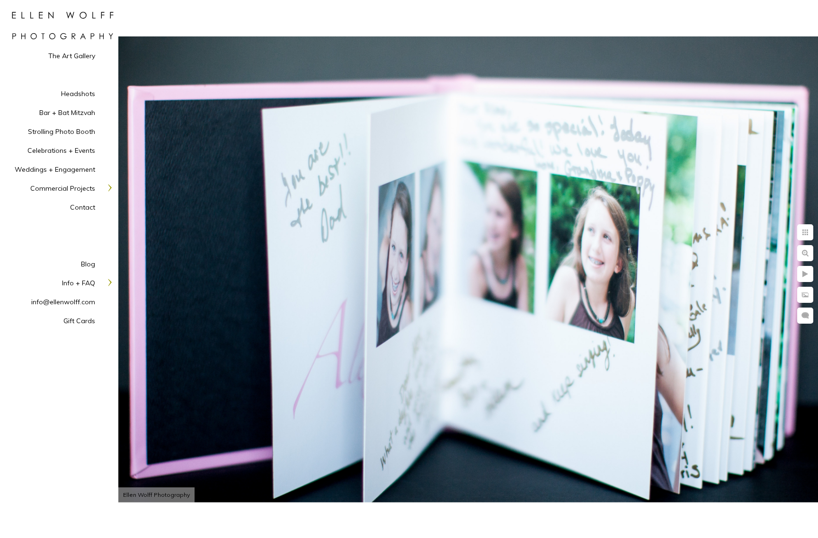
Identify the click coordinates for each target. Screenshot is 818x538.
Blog (88, 264)
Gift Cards (79, 321)
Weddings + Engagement (55, 169)
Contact (82, 207)
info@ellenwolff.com (63, 302)
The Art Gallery (71, 56)
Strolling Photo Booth (61, 131)
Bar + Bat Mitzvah (67, 112)
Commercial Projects (62, 188)
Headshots (78, 93)
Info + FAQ (78, 283)
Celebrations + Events (61, 150)
